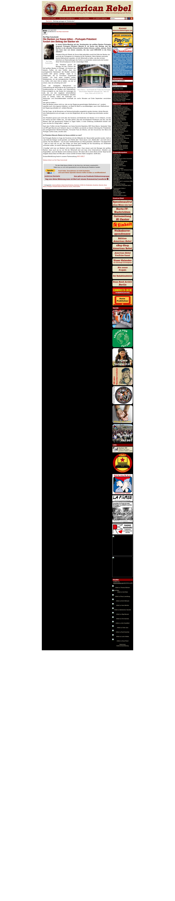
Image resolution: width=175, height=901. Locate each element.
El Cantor (115, 171)
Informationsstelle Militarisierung (122, 177)
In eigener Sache (49, 18)
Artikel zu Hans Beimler (122, 605)
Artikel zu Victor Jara (122, 627)
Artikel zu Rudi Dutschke (122, 632)
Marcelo (101, 185)
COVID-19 (82, 185)
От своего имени (100, 18)
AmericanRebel (56, 185)
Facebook (129, 18)
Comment (108, 188)
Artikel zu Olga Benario (122, 614)
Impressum (123, 644)
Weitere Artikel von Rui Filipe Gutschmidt (55, 160)
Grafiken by (116, 581)
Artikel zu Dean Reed (122, 641)
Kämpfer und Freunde (119, 184)
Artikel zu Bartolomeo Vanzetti (122, 610)
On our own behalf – (68, 18)
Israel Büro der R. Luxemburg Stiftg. (123, 181)
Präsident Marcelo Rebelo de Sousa (62, 186)
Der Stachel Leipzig (118, 163)
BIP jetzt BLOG (117, 160)
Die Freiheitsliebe (118, 164)
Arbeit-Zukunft (117, 156)
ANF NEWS (116, 157)
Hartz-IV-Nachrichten (119, 172)
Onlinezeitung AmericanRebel (87, 9)
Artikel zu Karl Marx (122, 592)
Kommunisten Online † (119, 188)
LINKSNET (116, 189)
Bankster (76, 185)
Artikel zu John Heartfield (122, 623)
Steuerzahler (76, 186)
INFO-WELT (81, 156)
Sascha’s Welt (117, 194)
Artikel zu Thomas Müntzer (122, 587)
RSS (131, 18)
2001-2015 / (116, 89)
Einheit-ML (116, 167)
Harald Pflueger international (121, 174)
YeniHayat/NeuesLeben (119, 195)
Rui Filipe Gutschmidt (62, 31)
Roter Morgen (117, 191)
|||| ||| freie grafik (123, 583)
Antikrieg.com (117, 154)
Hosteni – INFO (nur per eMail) (121, 175)
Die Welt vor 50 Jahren (119, 165)
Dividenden (89, 185)
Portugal (49, 186)
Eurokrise (95, 185)
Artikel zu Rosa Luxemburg (122, 596)
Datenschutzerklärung (122, 646)
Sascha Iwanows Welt (119, 192)
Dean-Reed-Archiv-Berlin (120, 161)
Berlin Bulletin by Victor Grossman (122, 158)
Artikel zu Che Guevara (122, 618)
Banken (71, 185)
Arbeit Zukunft (65, 185)
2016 (121, 89)
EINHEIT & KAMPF (118, 168)
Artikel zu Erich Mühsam (122, 601)
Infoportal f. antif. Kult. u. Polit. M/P (122, 178)
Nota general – (85, 18)
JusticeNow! (116, 182)
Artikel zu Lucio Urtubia (122, 636)
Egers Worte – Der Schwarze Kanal (123, 170)
